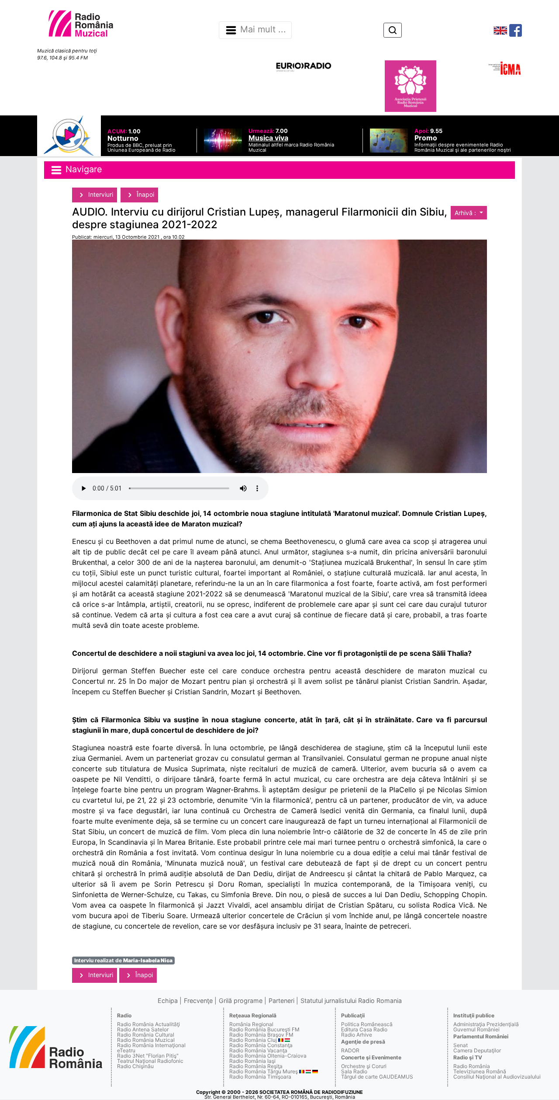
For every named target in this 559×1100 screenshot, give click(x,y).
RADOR (350, 1050)
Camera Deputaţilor (477, 1050)
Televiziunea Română (479, 1071)
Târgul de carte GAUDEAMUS (377, 1076)
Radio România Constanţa (261, 1045)
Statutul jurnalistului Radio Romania (351, 1000)
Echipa (168, 1000)
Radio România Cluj (253, 1040)
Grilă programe (240, 1000)
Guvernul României (476, 1029)
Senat (460, 1045)
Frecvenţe (198, 1000)
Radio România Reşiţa (256, 1066)
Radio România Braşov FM (261, 1034)
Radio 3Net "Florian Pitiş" (148, 1055)
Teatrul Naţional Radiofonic (150, 1061)
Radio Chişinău (135, 1066)
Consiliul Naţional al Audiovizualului (497, 1076)
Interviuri (99, 194)
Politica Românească (367, 1024)
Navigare (82, 169)
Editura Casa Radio (364, 1029)
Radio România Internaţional (151, 1045)
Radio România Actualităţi (148, 1024)
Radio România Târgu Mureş (263, 1071)
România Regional (251, 1024)
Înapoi (144, 194)
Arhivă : (466, 212)
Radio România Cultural (145, 1034)
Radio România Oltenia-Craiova (268, 1055)
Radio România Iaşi (252, 1061)
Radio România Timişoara (260, 1076)
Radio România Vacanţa (258, 1050)
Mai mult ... (263, 29)
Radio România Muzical (146, 1040)
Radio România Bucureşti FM (264, 1029)
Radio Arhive (356, 1034)
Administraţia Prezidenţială (486, 1024)
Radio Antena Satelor (143, 1029)
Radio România (471, 1066)
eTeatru (126, 1050)
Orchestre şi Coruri (363, 1066)
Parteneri (281, 1000)
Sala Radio (354, 1071)
